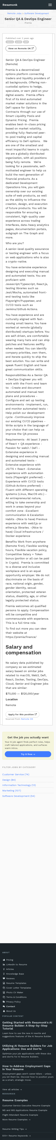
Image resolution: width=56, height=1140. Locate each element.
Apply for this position (21, 714)
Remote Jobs (14, 13)
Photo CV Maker (14, 992)
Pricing (9, 960)
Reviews (10, 978)
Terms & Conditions (16, 997)
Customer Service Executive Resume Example (26, 1105)
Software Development (36, 13)
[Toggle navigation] (50, 4)
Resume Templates (15, 983)
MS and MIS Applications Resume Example (24, 1110)
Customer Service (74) (15, 774)
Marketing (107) (11, 790)
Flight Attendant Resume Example (20, 1115)
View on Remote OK (19, 48)
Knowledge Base (14, 974)
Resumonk (9, 4)
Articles (9, 969)
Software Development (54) (18, 796)
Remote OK (27, 719)
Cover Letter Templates (18, 987)
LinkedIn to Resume (16, 964)
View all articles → (12, 1089)
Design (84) (9, 779)
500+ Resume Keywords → (16, 1135)
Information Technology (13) (19, 785)
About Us (10, 1011)
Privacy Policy (13, 1001)
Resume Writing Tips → (14, 1129)
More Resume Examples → (16, 1119)
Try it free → (28, 754)
